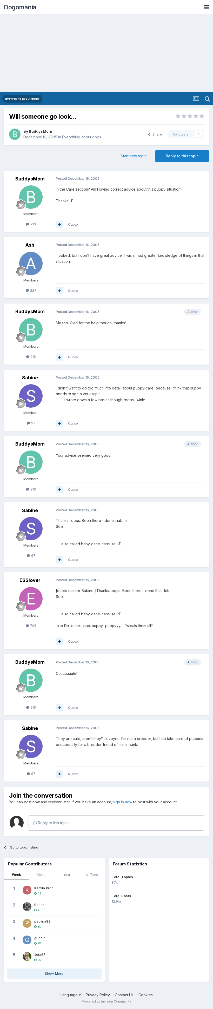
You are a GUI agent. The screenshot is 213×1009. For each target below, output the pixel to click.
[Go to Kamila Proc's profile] (27, 890)
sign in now (122, 802)
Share (156, 134)
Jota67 (39, 954)
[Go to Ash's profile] (31, 263)
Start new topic (134, 156)
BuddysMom (40, 131)
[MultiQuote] (59, 224)
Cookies (145, 995)
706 (32, 625)
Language (70, 995)
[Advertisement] (106, 53)
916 (32, 224)
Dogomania (20, 7)
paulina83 (42, 921)
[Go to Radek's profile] (27, 906)
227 (32, 290)
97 (32, 423)
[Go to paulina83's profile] (27, 923)
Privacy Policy (98, 995)
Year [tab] (66, 875)
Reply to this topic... (54, 822)
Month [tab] (41, 875)
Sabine (30, 377)
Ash (29, 245)
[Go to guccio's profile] (27, 940)
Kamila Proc (44, 888)
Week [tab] (16, 875)
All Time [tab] (92, 875)
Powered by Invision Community (106, 1001)
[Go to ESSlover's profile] (31, 598)
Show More (54, 973)
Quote (73, 224)
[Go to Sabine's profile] (31, 396)
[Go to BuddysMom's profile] (15, 134)
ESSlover (30, 580)
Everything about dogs (81, 137)
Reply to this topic (182, 156)
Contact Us (124, 995)
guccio (39, 938)
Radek (39, 905)
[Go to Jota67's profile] (27, 956)
